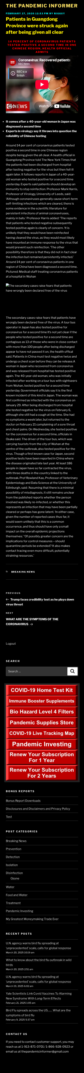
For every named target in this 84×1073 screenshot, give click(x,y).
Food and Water (17, 895)
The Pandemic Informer (42, 6)
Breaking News (23, 571)
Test (9, 817)
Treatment (13, 903)
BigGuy (59, 13)
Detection (13, 857)
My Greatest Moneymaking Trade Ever (32, 919)
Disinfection (14, 873)
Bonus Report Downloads (23, 801)
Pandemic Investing (19, 911)
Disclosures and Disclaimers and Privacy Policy (38, 809)
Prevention (13, 849)
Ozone (15, 878)
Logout (11, 643)
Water (10, 887)
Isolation (12, 865)
